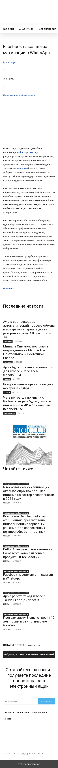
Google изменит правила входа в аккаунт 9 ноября (28, 386)
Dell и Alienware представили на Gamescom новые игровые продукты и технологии (27, 553)
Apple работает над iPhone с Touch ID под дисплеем (24, 598)
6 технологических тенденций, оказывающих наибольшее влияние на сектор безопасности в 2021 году (28, 492)
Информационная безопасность (19, 94)
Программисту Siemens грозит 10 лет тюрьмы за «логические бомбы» (29, 621)
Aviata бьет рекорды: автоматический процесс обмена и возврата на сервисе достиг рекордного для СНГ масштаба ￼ (29, 329)
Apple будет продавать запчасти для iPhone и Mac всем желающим (28, 371)
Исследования (9, 413)
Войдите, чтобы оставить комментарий (29, 654)
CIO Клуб (10, 62)
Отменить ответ (34, 645)
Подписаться (46, 701)
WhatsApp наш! (26, 152)
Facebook (22, 168)
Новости (7, 379)
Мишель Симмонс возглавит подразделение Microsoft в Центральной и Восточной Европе (25, 352)
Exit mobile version (29, 764)
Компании (8, 341)
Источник (8, 288)
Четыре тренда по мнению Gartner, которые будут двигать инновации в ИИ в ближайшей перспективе (27, 403)
